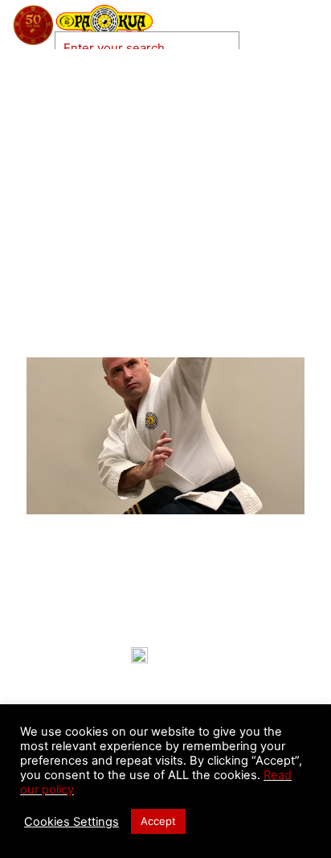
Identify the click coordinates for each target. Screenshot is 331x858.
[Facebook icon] (247, 43)
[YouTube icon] (263, 43)
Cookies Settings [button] (71, 822)
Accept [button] (158, 821)
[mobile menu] (309, 24)
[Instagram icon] (280, 43)
